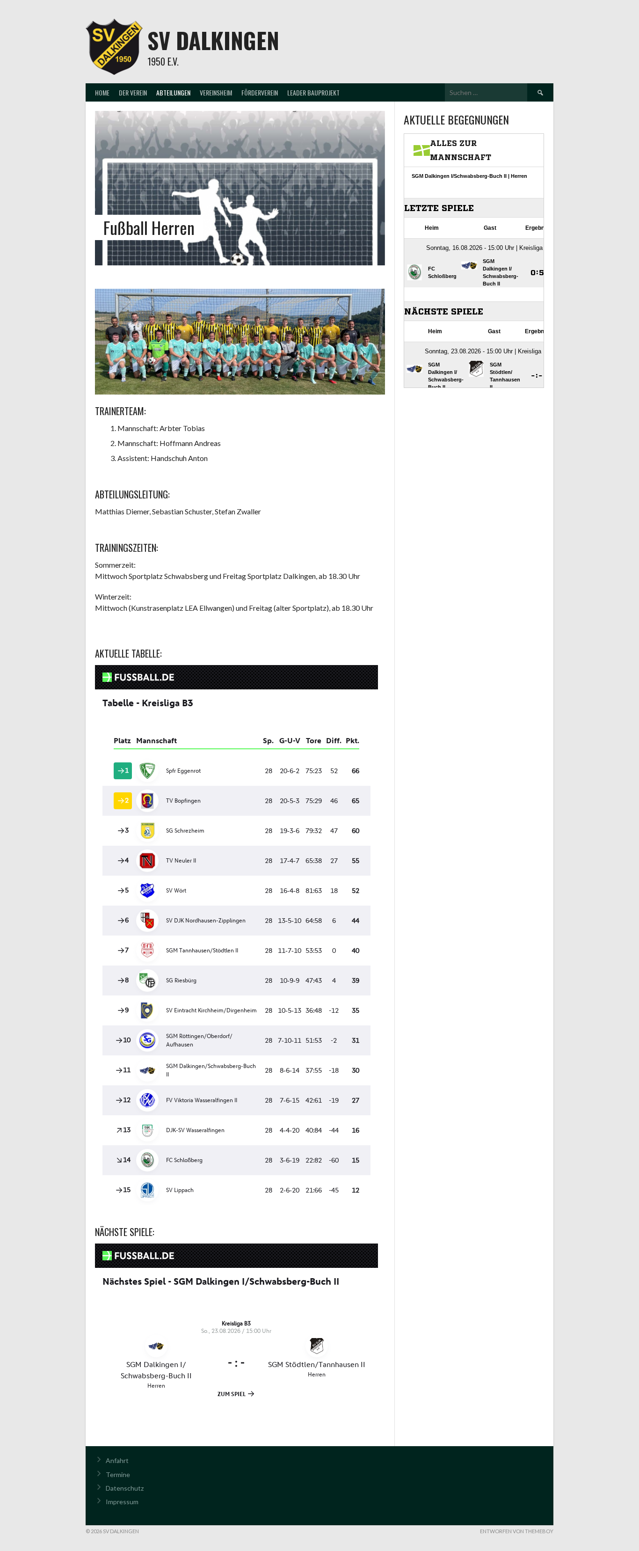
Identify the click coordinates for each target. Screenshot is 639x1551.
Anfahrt (117, 1460)
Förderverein (259, 92)
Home (102, 92)
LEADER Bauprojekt (313, 92)
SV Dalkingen (213, 40)
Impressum (122, 1502)
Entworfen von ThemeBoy (516, 1531)
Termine (118, 1474)
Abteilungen (173, 92)
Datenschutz (125, 1488)
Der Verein (133, 92)
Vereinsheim (216, 92)
